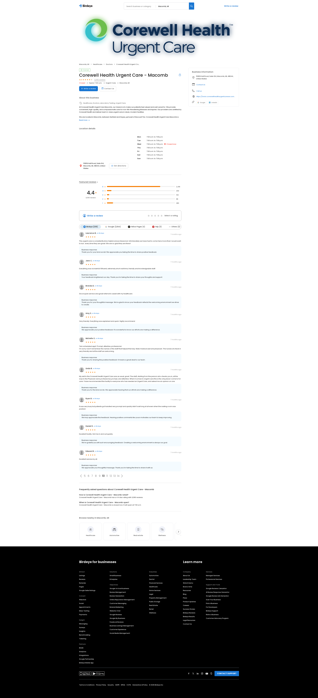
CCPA (129, 685)
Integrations (84, 655)
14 (118, 476)
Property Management (158, 598)
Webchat (82, 600)
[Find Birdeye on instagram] (202, 673)
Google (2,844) (114, 227)
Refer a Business (212, 614)
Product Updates (189, 602)
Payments (83, 614)
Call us (199, 91)
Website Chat (115, 611)
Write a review (231, 6)
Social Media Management (120, 633)
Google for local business (119, 588)
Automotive (154, 575)
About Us (186, 575)
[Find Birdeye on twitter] (193, 673)
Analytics (82, 652)
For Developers (211, 607)
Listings (82, 575)
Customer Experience (118, 629)
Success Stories (189, 609)
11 (107, 476)
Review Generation (117, 596)
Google (202, 103)
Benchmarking (84, 635)
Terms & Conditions (87, 685)
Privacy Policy (101, 685)
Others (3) (175, 227)
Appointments (84, 607)
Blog (184, 594)
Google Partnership (86, 659)
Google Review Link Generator (217, 596)
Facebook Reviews (117, 622)
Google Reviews (116, 614)
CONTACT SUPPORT (226, 673)
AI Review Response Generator (217, 592)
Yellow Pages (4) (138, 227)
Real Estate (153, 605)
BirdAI (81, 648)
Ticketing (82, 639)
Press (185, 598)
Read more (83, 120)
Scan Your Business (213, 600)
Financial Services (156, 583)
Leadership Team (189, 579)
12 (111, 476)
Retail (151, 609)
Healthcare (153, 587)
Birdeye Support (212, 611)
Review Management (118, 592)
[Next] (178, 531)
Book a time (187, 587)
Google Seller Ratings (87, 590)
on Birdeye (100, 233)
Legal (151, 594)
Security (111, 685)
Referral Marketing (116, 607)
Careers (186, 605)
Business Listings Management (122, 626)
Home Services (154, 590)
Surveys (82, 627)
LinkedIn (214, 103)
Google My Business (117, 618)
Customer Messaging (118, 603)
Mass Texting (84, 611)
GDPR (117, 685)
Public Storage (154, 602)
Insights (82, 631)
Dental (151, 579)
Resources (187, 590)
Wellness (152, 613)
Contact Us (109, 88)
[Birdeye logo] (86, 6)
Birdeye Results (189, 616)
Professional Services (214, 579)
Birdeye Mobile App (86, 663)
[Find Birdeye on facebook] (189, 673)
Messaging (83, 624)
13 (114, 476)
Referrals (82, 583)
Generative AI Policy (140, 685)
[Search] (191, 6)
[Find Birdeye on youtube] (207, 673)
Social (81, 603)
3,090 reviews (99, 79)
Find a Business (212, 603)
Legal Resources (189, 620)
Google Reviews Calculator (216, 588)
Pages (81, 587)
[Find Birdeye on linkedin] (198, 673)
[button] (81, 476)
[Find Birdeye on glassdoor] (211, 673)
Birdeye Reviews (189, 613)
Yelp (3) (158, 227)
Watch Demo (188, 583)
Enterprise (113, 579)
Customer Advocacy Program (217, 618)
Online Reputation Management (122, 600)
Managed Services (213, 575)
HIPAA (123, 685)
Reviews (82, 579)
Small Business (115, 575)
